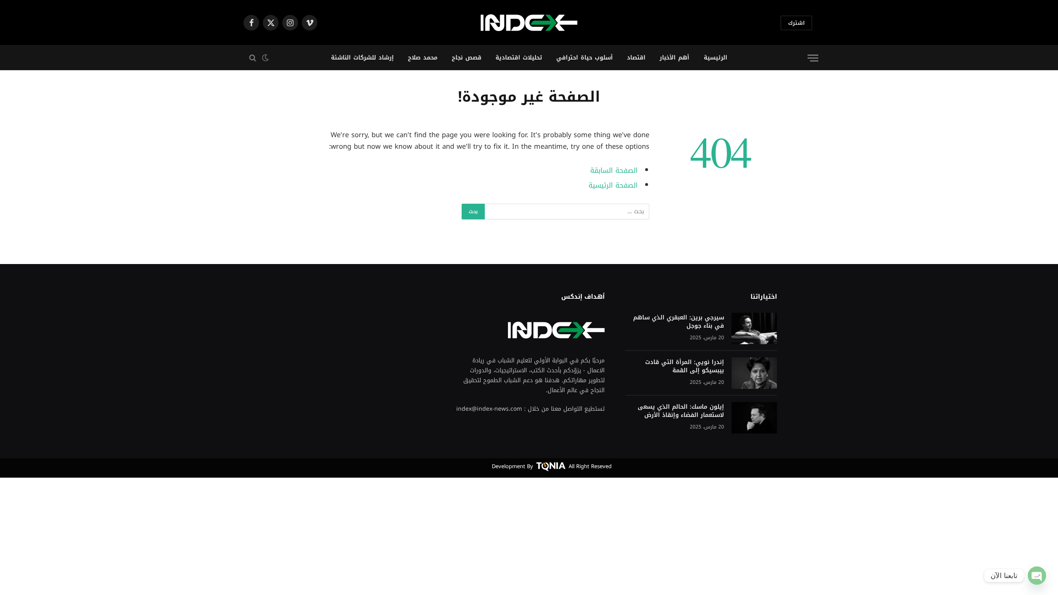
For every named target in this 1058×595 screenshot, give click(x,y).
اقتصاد (636, 57)
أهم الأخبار (674, 57)
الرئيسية (715, 57)
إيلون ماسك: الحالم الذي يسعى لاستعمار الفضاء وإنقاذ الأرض (681, 411)
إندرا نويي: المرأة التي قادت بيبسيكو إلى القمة (684, 366)
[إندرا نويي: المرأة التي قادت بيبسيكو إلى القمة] (754, 373)
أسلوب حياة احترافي (584, 57)
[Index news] (529, 22)
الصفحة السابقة (614, 170)
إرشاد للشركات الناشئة (362, 57)
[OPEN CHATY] (1037, 575)
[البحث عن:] (566, 211)
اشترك (796, 23)
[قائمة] (813, 58)
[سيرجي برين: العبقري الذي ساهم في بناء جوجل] (754, 328)
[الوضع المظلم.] (266, 58)
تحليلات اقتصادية (519, 57)
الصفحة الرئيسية (613, 185)
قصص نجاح (466, 57)
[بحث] (250, 58)
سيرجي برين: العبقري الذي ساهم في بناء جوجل (678, 322)
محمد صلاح (423, 57)
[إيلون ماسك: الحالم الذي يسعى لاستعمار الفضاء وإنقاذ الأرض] (754, 417)
